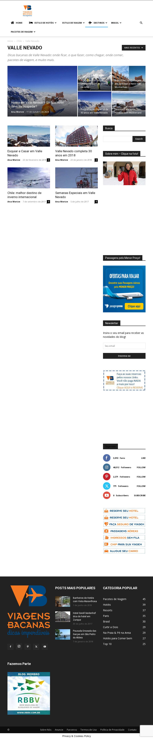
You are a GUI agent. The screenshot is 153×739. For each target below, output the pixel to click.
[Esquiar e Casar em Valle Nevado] (28, 136)
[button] (141, 23)
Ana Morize (17, 111)
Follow (141, 467)
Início (10, 41)
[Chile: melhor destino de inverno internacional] (28, 178)
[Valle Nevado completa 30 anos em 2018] (76, 136)
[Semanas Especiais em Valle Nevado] (76, 178)
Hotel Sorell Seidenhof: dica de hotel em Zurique (84, 616)
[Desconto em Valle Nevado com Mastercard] (129, 104)
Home (19, 22)
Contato (132, 729)
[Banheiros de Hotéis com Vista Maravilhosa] (62, 601)
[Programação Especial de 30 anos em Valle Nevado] (94, 104)
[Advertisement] (128, 216)
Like (143, 458)
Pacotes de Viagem (22, 31)
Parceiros (72, 729)
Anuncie (59, 729)
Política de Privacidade (112, 729)
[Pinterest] (28, 647)
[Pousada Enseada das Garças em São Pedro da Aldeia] (62, 634)
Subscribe (140, 495)
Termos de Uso (88, 729)
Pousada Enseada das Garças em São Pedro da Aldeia (84, 634)
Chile (19, 41)
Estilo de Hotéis (44, 22)
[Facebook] (10, 647)
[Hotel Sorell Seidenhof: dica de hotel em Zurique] (62, 616)
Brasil (115, 22)
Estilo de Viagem (72, 22)
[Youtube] (45, 647)
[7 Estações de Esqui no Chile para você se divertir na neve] (94, 78)
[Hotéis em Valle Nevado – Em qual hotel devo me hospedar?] (42, 96)
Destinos (99, 22)
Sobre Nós (45, 729)
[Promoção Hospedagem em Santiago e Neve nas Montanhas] (129, 78)
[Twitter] (36, 647)
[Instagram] (19, 646)
